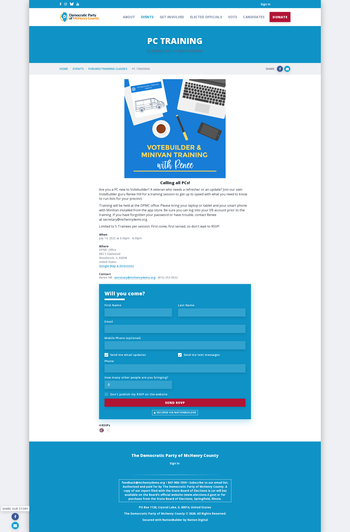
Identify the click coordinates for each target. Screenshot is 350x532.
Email (109, 321)
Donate (280, 17)
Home (64, 69)
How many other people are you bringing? (136, 377)
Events (147, 17)
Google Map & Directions (116, 266)
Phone (109, 361)
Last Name (186, 305)
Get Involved (172, 17)
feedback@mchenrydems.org (143, 482)
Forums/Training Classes (107, 69)
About (129, 17)
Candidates (254, 17)
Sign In (265, 4)
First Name (113, 305)
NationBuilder (172, 520)
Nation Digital (197, 520)
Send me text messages (201, 355)
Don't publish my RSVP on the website (138, 394)
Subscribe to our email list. (208, 482)
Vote (232, 17)
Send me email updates (127, 355)
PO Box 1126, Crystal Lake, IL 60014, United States (175, 507)
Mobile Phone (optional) (123, 338)
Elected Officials (206, 17)
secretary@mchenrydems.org (135, 277)
